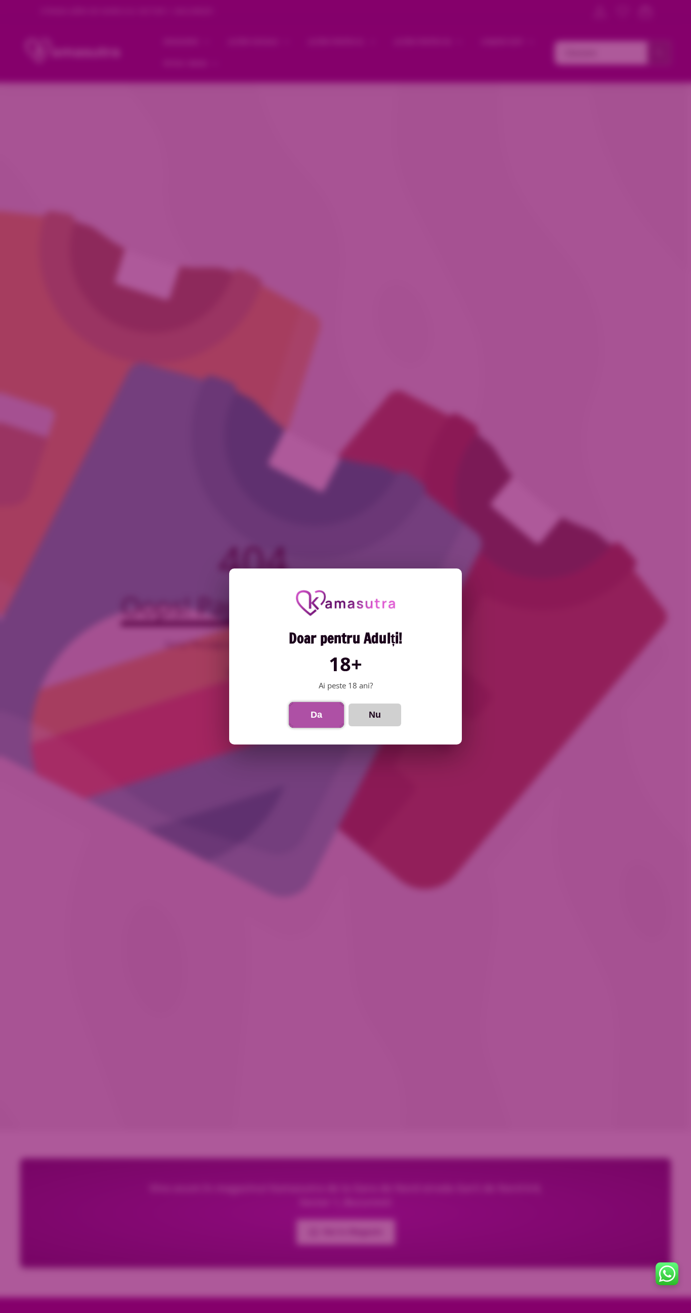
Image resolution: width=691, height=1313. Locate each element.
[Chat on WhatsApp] (667, 1273)
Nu (375, 715)
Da (316, 715)
